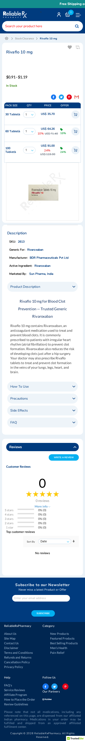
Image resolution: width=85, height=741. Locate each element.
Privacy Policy (13, 667)
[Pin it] (69, 97)
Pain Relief (57, 652)
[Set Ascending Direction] (73, 541)
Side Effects (19, 410)
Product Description (25, 286)
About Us (10, 633)
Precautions (19, 398)
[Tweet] (61, 97)
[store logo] (14, 14)
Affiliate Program (15, 694)
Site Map (9, 638)
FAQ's (8, 685)
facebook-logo (45, 686)
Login (59, 16)
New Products (59, 633)
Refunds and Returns (17, 657)
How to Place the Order (19, 699)
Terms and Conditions (18, 652)
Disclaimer (11, 648)
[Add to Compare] (77, 47)
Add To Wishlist (70, 47)
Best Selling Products (64, 643)
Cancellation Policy (17, 662)
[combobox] (42, 26)
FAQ (13, 422)
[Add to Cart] (75, 114)
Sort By (31, 541)
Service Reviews (14, 690)
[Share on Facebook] (53, 97)
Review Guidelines (16, 704)
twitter (54, 686)
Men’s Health (58, 648)
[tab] (42, 287)
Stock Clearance (24, 38)
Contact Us (11, 643)
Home (6, 39)
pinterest (65, 686)
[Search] (77, 26)
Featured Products (62, 638)
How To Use (19, 386)
